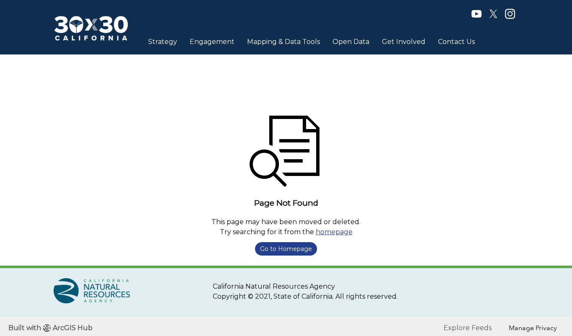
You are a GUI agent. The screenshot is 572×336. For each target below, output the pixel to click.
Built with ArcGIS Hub (50, 328)
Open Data (350, 42)
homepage (334, 232)
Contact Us (456, 42)
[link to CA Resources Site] (92, 290)
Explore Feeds (467, 328)
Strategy (162, 42)
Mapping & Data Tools (283, 42)
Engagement (212, 42)
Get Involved (403, 42)
